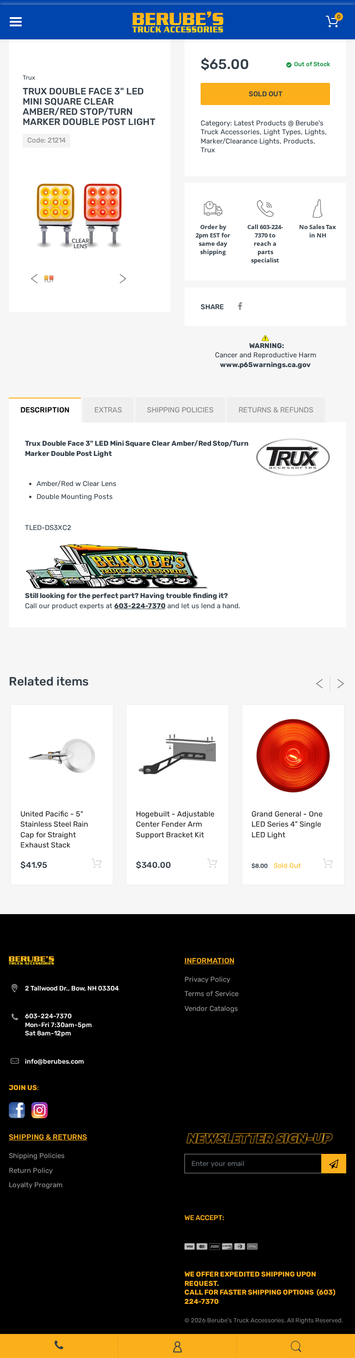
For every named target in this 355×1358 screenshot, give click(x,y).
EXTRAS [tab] (108, 409)
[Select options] (96, 864)
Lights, (316, 132)
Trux (208, 150)
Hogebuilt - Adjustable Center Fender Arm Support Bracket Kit (175, 824)
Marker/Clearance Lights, (241, 141)
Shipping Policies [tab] (180, 409)
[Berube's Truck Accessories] (177, 21)
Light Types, (283, 132)
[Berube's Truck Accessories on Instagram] (39, 1110)
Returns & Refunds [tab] (276, 409)
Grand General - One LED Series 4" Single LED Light (287, 824)
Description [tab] (44, 409)
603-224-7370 (139, 606)
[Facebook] (239, 306)
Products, (299, 141)
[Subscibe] (333, 1163)
